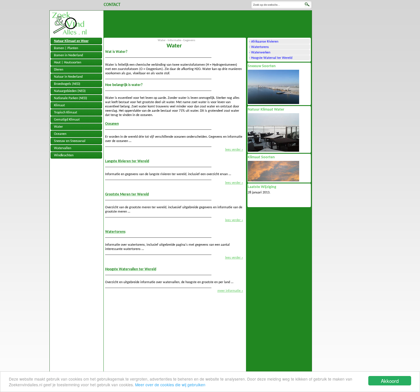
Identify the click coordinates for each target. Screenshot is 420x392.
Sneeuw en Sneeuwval (69, 141)
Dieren (58, 69)
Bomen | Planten (66, 48)
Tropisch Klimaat (65, 112)
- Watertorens (259, 47)
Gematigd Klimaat (67, 119)
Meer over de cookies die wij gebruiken (170, 384)
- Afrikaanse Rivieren (263, 41)
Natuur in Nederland (68, 77)
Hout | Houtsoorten (67, 62)
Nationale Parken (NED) (70, 98)
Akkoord (390, 380)
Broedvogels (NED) (67, 84)
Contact (112, 5)
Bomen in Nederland (68, 55)
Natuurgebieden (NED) (70, 91)
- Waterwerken (259, 52)
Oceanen (60, 134)
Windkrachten (63, 155)
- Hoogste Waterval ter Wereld (270, 58)
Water (58, 127)
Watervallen (62, 148)
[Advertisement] (208, 23)
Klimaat (59, 105)
